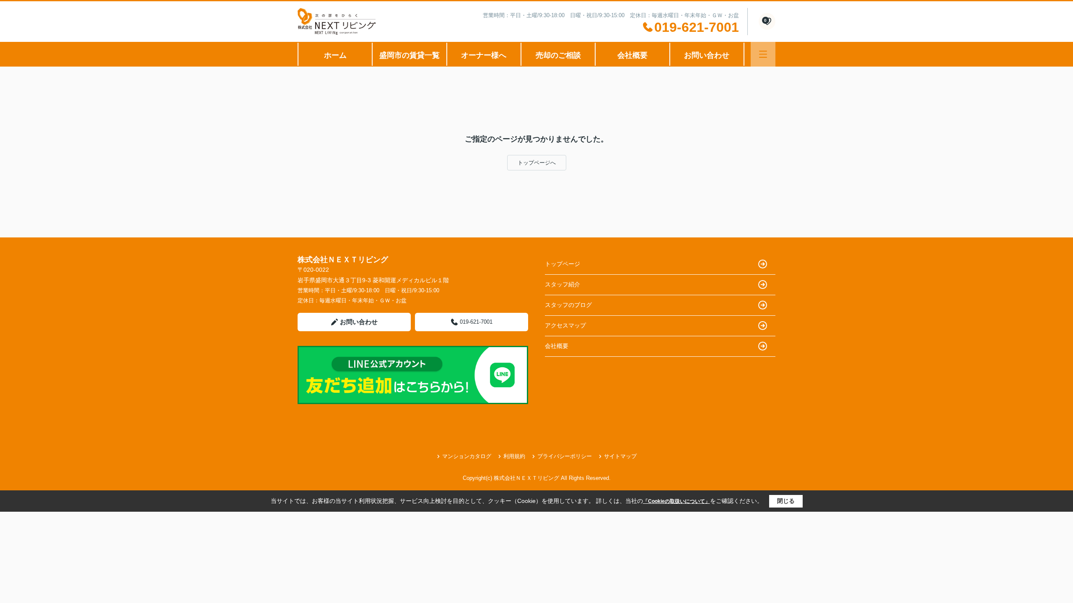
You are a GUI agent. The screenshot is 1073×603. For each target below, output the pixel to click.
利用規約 (514, 456)
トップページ (562, 263)
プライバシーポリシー (564, 456)
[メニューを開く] (763, 54)
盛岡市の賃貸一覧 (409, 55)
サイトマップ (620, 456)
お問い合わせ (706, 55)
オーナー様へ (483, 55)
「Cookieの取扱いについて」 (676, 501)
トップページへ (537, 163)
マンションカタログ (466, 456)
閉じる (786, 500)
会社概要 (632, 55)
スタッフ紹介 (562, 284)
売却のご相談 (558, 55)
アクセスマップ (565, 325)
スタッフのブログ (568, 305)
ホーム (335, 55)
